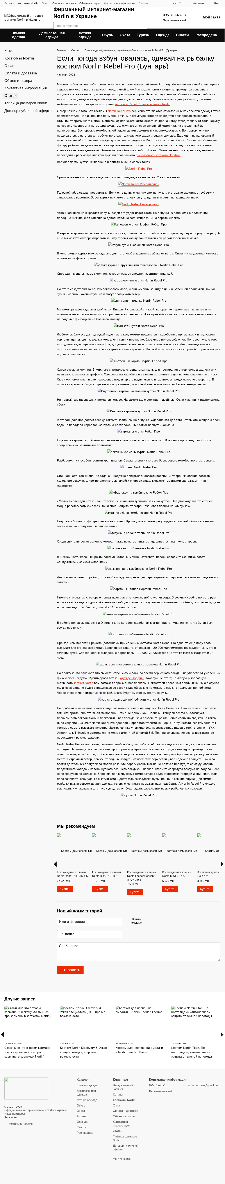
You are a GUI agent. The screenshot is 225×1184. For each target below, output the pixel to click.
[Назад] (55, 864)
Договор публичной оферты (28, 111)
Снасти (182, 35)
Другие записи (20, 999)
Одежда (163, 35)
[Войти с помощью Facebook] (146, 921)
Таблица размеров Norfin (25, 103)
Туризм (143, 35)
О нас (45, 3)
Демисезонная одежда (52, 35)
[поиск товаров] (143, 25)
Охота (125, 35)
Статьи (143, 3)
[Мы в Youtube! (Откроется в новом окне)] (166, 3)
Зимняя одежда (18, 35)
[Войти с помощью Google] (153, 921)
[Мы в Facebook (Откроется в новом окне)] (160, 3)
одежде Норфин (132, 678)
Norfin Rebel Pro (119, 111)
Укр (181, 3)
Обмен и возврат (89, 3)
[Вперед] (222, 864)
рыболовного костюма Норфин (158, 155)
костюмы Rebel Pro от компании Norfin (142, 104)
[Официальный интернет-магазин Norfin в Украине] (26, 1088)
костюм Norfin (83, 683)
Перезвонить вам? (174, 20)
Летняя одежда (85, 35)
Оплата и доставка (64, 3)
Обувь (107, 35)
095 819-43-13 (174, 15)
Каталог (9, 3)
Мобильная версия (20, 1123)
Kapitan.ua (10, 1117)
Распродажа (206, 35)
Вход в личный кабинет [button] (123, 1087)
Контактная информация (119, 3)
